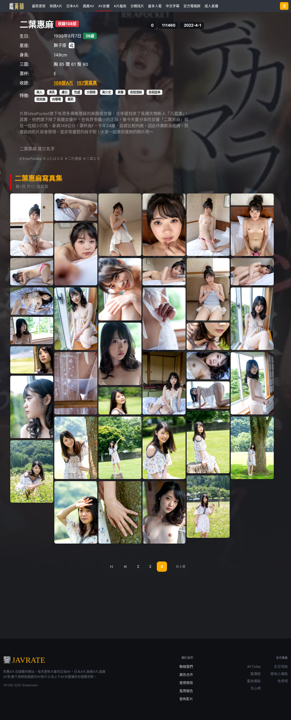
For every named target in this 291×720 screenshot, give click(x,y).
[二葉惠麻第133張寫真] (31, 301)
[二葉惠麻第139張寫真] (208, 336)
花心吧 (256, 688)
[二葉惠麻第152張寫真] (252, 448)
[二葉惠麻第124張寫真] (164, 224)
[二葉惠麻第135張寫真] (164, 318)
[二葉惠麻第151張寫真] (164, 448)
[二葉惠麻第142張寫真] (164, 383)
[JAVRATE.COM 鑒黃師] (16, 6)
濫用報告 (186, 691)
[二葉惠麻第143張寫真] (208, 365)
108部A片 (63, 82)
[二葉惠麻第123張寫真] (119, 224)
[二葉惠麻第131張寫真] (208, 289)
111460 (168, 25)
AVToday (254, 667)
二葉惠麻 (37, 24)
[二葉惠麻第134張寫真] (75, 318)
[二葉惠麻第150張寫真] (119, 448)
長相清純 (136, 92)
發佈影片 (186, 699)
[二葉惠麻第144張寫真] (252, 383)
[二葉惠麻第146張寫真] (208, 395)
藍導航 (256, 674)
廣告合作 (186, 675)
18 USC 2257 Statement (20, 685)
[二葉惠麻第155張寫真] (75, 512)
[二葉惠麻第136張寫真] (252, 318)
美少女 (106, 92)
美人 (39, 92)
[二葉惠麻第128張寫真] (31, 271)
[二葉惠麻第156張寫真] (119, 512)
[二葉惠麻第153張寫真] (31, 471)
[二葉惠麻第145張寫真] (31, 407)
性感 (77, 92)
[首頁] (112, 566)
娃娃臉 (40, 99)
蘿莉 (70, 99)
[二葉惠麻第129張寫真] (119, 289)
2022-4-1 (192, 25)
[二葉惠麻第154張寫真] (208, 506)
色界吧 (283, 681)
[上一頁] (125, 566)
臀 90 (82, 64)
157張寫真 (87, 82)
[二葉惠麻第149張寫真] (75, 448)
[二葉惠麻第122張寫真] (75, 207)
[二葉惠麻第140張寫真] (31, 360)
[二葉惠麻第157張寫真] (164, 512)
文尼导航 (281, 667)
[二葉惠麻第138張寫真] (119, 354)
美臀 (121, 92)
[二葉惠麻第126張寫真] (252, 224)
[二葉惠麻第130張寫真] (164, 271)
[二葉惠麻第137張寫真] (31, 330)
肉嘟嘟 (56, 99)
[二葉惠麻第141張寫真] (75, 383)
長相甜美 (154, 92)
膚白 (65, 92)
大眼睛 (90, 92)
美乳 (52, 92)
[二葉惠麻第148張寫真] (208, 442)
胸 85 (59, 64)
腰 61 (71, 64)
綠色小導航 (279, 674)
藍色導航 (254, 681)
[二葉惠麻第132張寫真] (252, 271)
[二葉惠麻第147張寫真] (119, 400)
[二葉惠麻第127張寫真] (75, 254)
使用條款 (186, 683)
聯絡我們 (186, 667)
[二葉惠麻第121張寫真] (31, 224)
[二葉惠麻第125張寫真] (208, 224)
